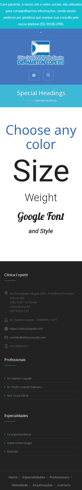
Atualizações (42, 485)
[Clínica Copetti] (41, 52)
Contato (64, 485)
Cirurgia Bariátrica (19, 434)
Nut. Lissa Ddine (17, 395)
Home (29, 100)
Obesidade (20, 485)
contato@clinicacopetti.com (28, 337)
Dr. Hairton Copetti (19, 378)
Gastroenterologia (19, 443)
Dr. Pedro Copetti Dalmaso (24, 387)
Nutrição (12, 451)
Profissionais (59, 477)
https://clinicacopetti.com (26, 329)
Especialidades (34, 477)
